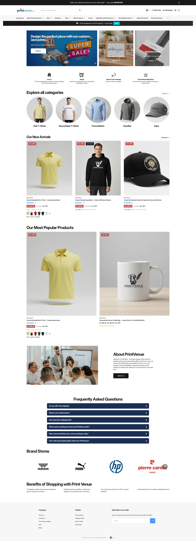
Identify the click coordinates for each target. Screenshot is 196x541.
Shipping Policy (79, 518)
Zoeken (79, 10)
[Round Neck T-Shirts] (69, 110)
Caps (66, 18)
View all (165, 93)
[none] (165, 110)
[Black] (42, 213)
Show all (165, 137)
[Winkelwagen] (179, 10)
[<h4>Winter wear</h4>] (116, 48)
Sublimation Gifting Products (105, 18)
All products (20, 18)
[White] (46, 213)
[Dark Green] (39, 213)
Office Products (78, 18)
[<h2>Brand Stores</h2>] (153, 466)
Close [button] (179, 2)
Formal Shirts (98, 126)
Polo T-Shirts (39, 126)
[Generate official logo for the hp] (116, 466)
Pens (48, 18)
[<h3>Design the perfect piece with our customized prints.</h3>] (62, 48)
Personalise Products (125, 18)
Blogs (40, 528)
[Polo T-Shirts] (40, 110)
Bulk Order (78, 524)
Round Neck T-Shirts (69, 126)
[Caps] (156, 110)
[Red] (35, 213)
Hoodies (127, 126)
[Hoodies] (127, 110)
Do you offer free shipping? (59, 406)
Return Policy (79, 521)
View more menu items (168, 18)
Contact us (42, 518)
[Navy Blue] (31, 213)
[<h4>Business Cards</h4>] (152, 48)
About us (41, 515)
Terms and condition (45, 521)
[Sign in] (175, 10)
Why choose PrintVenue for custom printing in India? (69, 434)
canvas (90, 18)
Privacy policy (79, 515)
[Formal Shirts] (98, 110)
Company (42, 510)
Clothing (57, 18)
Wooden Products (142, 18)
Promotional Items (157, 18)
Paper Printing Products (34, 18)
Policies (78, 510)
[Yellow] (28, 213)
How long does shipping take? (60, 420)
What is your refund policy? (59, 413)
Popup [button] (40, 210)
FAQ (40, 524)
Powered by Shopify (100, 537)
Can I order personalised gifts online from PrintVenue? (69, 441)
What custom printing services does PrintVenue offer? (69, 427)
